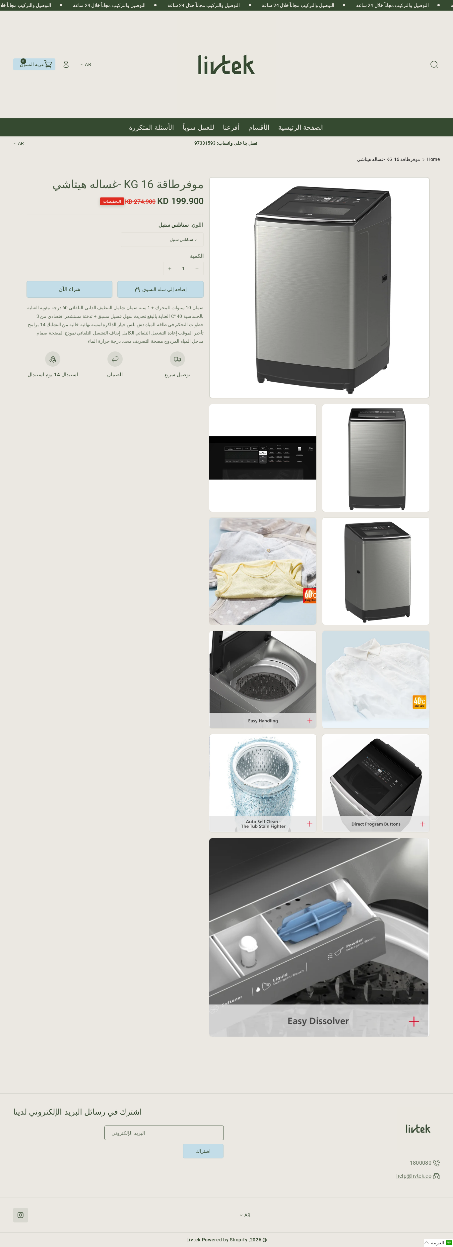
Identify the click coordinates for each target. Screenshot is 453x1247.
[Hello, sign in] (66, 64)
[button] (434, 64)
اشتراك (203, 1151)
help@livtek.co (413, 1176)
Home (433, 159)
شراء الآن (69, 289)
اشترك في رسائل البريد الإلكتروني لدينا (77, 1112)
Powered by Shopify (225, 1239)
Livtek (193, 1239)
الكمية (197, 256)
